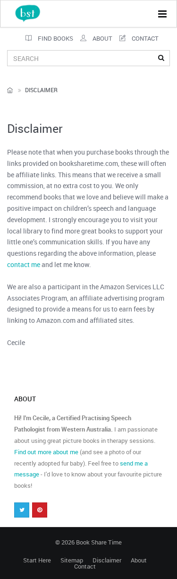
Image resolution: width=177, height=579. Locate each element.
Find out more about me (46, 452)
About (139, 560)
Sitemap (71, 560)
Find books (54, 38)
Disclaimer (107, 560)
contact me (23, 264)
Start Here (37, 560)
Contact (85, 566)
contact (144, 38)
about (101, 38)
